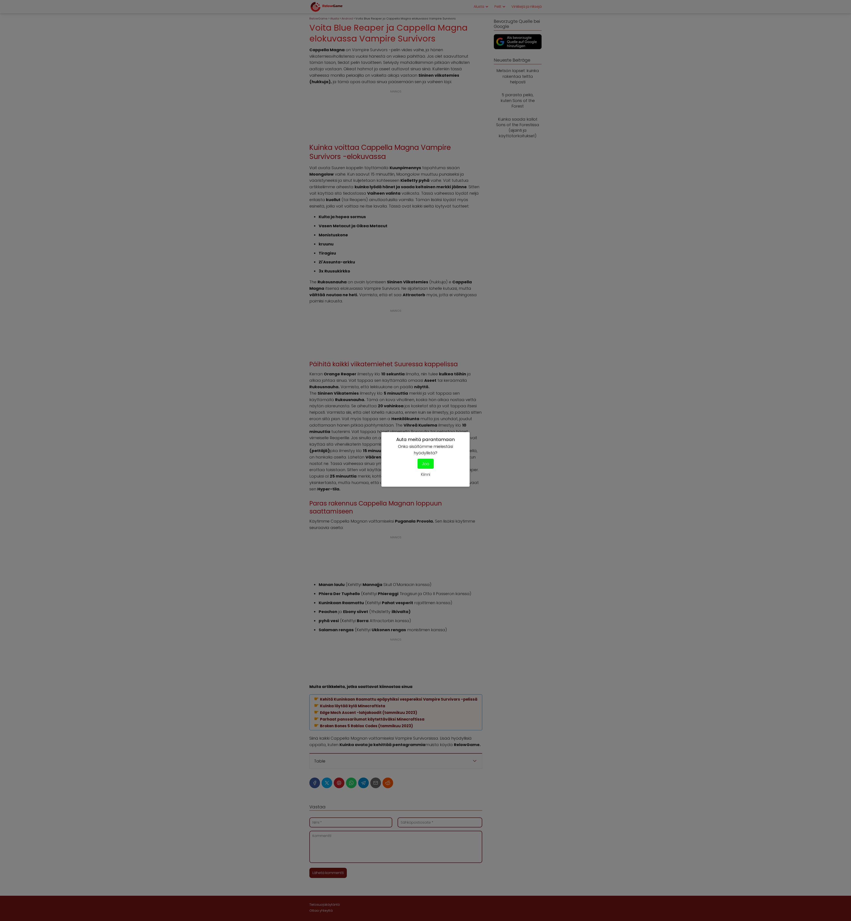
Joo (425, 463)
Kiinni (425, 474)
